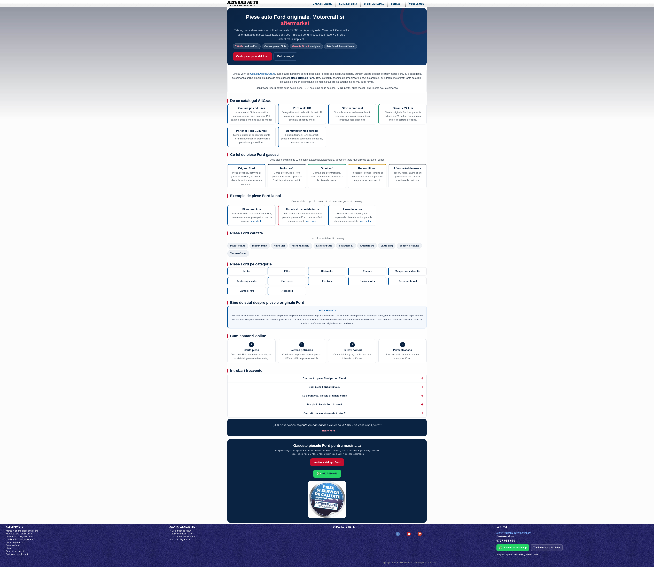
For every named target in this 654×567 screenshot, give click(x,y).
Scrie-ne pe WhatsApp (515, 547)
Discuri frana (259, 245)
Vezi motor (365, 221)
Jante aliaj (387, 245)
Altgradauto (15, 526)
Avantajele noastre (182, 526)
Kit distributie (324, 245)
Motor (247, 271)
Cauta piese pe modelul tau (252, 56)
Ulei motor (327, 271)
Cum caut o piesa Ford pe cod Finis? (324, 378)
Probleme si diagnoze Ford (19, 536)
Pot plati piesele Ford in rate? (324, 404)
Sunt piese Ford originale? (324, 386)
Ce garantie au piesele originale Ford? (324, 395)
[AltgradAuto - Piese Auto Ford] (248, 3)
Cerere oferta (348, 4)
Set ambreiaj (346, 245)
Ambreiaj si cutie (247, 281)
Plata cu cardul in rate (180, 533)
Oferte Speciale (374, 4)
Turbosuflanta (238, 253)
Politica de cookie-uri (17, 554)
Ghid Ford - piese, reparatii (19, 539)
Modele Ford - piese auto (19, 533)
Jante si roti (247, 290)
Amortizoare (367, 245)
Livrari (9, 548)
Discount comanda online (182, 536)
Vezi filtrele (256, 221)
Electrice (327, 281)
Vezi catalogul (285, 56)
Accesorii (287, 290)
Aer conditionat (408, 281)
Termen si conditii (15, 551)
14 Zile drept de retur (180, 530)
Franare (367, 271)
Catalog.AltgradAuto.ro (262, 73)
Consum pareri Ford (16, 542)
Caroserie (287, 281)
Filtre (287, 271)
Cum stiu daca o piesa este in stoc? (324, 413)
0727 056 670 (329, 473)
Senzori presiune (409, 245)
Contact (396, 4)
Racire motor (367, 281)
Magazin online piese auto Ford (22, 530)
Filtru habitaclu (300, 245)
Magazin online (322, 4)
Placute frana (237, 245)
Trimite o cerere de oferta (546, 547)
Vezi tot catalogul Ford (327, 462)
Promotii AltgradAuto (180, 539)
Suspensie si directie (407, 271)
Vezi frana (311, 221)
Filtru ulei (279, 245)
